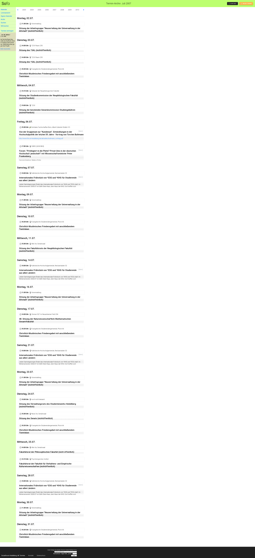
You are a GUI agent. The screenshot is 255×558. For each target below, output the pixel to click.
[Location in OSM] (30, 127)
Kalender (4, 9)
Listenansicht (5, 13)
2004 (32, 10)
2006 (47, 10)
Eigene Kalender (6, 16)
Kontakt (31, 555)
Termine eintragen (7, 31)
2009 (70, 10)
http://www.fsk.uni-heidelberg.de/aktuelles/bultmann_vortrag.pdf (41, 138)
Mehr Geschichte (5, 49)
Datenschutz (41, 555)
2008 (62, 10)
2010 (77, 10)
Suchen (3, 23)
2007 (54, 10)
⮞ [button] (83, 10)
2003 (24, 10)
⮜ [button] (17, 10)
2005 (39, 10)
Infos (75, 550)
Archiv (3, 19)
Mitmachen (5, 26)
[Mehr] (81, 131)
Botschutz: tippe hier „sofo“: (62, 554)
